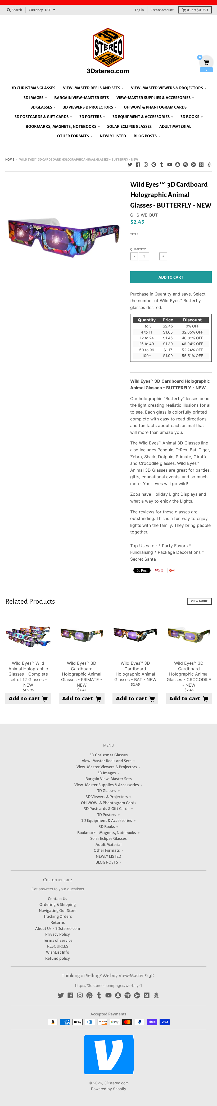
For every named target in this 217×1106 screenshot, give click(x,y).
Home (9, 159)
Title (134, 234)
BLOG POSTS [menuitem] (145, 136)
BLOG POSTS (107, 862)
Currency (36, 10)
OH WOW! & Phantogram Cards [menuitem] (155, 107)
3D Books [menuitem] (189, 116)
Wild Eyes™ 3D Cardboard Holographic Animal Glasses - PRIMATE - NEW (81, 674)
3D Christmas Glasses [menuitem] (33, 88)
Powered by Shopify (108, 1088)
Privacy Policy (57, 934)
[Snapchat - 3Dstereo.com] (177, 164)
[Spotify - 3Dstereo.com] (185, 164)
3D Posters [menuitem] (90, 116)
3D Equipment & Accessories (106, 820)
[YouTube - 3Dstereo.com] (169, 164)
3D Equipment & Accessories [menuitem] (141, 116)
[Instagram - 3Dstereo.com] (145, 164)
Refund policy (57, 958)
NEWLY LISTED (108, 856)
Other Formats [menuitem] (73, 136)
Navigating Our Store (57, 910)
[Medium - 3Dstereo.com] (201, 164)
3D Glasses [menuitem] (41, 107)
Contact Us (57, 898)
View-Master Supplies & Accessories (106, 784)
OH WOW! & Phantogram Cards (108, 802)
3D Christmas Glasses (108, 755)
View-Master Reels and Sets (107, 760)
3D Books (107, 826)
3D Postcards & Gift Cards (106, 808)
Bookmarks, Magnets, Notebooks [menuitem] (61, 126)
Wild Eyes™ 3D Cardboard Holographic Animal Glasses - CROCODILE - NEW (189, 674)
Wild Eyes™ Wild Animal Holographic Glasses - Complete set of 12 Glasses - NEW (28, 674)
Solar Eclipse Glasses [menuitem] (129, 126)
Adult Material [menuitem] (175, 126)
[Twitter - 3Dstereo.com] (130, 164)
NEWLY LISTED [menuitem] (113, 136)
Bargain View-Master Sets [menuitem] (81, 97)
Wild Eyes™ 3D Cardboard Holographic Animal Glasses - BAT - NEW (135, 671)
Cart (197, 10)
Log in (139, 10)
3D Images (106, 773)
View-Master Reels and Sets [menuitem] (91, 88)
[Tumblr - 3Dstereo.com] (161, 164)
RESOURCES (57, 946)
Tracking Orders (57, 916)
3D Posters (106, 814)
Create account (162, 10)
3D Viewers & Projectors (107, 796)
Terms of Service (58, 940)
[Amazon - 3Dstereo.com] (209, 164)
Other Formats (107, 850)
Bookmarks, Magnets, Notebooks (106, 832)
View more (199, 601)
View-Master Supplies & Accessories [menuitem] (153, 97)
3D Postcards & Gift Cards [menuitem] (42, 116)
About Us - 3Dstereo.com (57, 928)
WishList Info (57, 952)
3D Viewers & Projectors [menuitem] (88, 107)
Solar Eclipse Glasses (108, 838)
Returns (58, 922)
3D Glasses (106, 790)
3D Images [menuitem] (33, 97)
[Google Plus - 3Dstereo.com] (193, 164)
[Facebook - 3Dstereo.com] (137, 164)
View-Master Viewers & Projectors (106, 767)
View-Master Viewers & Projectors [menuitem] (167, 88)
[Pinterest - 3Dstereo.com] (153, 164)
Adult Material (108, 844)
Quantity (138, 249)
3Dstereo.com (116, 1083)
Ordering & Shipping (57, 904)
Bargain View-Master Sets (108, 778)
